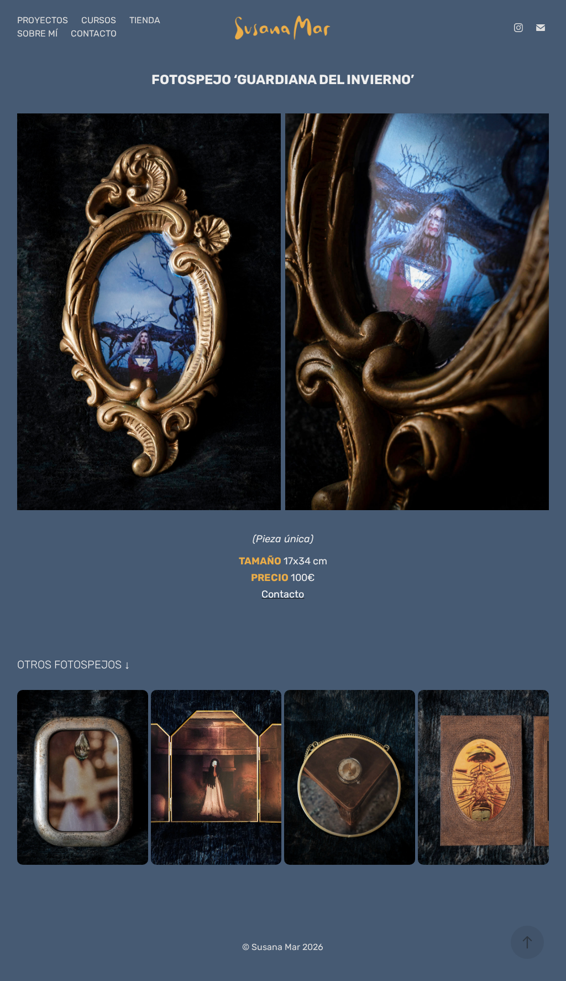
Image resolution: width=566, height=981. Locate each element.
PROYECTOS (42, 20)
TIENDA (144, 20)
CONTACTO (94, 34)
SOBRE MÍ (37, 34)
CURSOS (98, 20)
